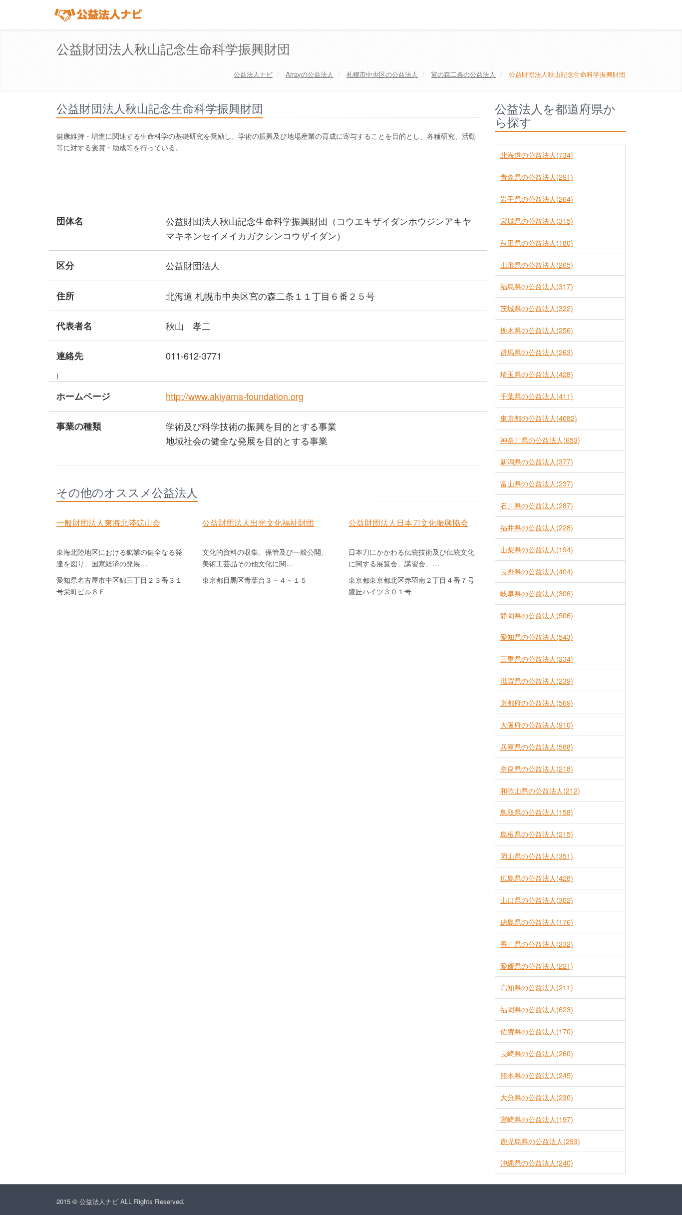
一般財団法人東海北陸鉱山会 (108, 522)
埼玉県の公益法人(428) (536, 374)
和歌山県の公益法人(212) (540, 791)
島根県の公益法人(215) (536, 834)
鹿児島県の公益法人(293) (540, 1141)
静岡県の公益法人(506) (536, 615)
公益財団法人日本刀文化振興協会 (408, 522)
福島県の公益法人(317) (536, 286)
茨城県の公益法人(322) (536, 308)
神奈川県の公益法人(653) (540, 440)
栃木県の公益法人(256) (536, 330)
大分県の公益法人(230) (536, 1097)
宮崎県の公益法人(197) (536, 1119)
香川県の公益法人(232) (536, 944)
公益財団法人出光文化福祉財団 (258, 522)
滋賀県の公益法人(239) (536, 681)
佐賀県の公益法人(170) (536, 1031)
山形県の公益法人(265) (536, 265)
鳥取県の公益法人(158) (536, 812)
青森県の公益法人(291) (536, 177)
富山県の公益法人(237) (536, 483)
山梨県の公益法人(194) (536, 549)
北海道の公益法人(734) (536, 155)
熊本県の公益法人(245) (536, 1075)
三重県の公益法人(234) (536, 659)
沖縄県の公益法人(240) (536, 1163)
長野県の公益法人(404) (536, 571)
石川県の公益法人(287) (536, 505)
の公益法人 (310, 74)
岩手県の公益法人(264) (536, 199)
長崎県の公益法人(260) (536, 1053)
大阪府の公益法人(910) (536, 725)
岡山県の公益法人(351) (536, 856)
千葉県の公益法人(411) (536, 396)
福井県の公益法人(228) (536, 527)
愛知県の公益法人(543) (536, 637)
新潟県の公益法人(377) (536, 461)
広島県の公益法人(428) (536, 878)
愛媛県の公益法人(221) (536, 966)
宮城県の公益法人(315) (536, 221)
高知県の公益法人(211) (536, 987)
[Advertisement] (238, 180)
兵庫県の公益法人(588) (536, 747)
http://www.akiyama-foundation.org (235, 396)
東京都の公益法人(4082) (538, 418)
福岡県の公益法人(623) (536, 1009)
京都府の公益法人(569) (536, 703)
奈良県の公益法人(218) (536, 769)
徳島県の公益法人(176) (536, 922)
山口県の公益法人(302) (536, 900)
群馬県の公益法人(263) (536, 352)
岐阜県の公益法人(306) (536, 593)
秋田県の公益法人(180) (536, 243)
